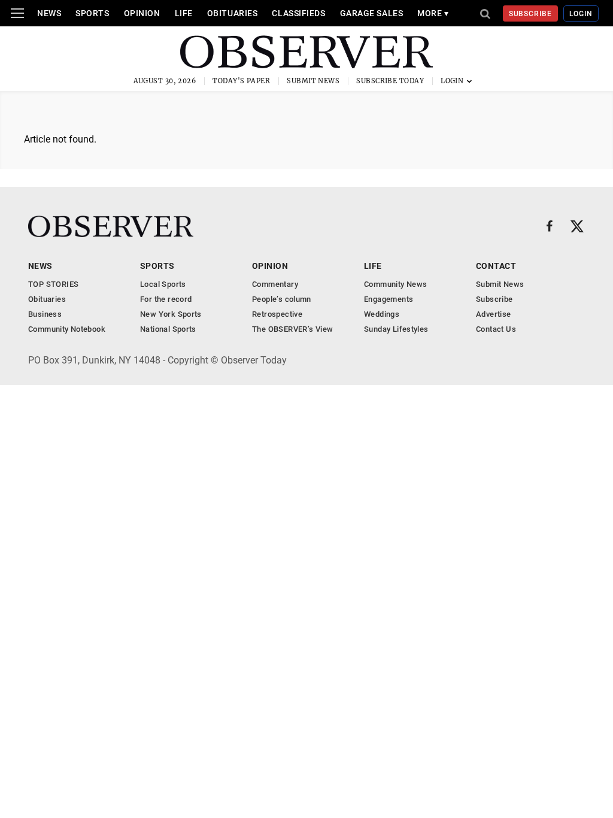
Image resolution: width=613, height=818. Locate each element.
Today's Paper (241, 81)
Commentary (275, 284)
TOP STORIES (53, 284)
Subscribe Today (390, 81)
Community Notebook (66, 329)
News (49, 13)
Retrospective (277, 314)
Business (45, 314)
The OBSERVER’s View (292, 329)
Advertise (493, 314)
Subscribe (531, 14)
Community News (395, 284)
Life (184, 13)
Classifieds (298, 13)
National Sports (168, 329)
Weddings (381, 314)
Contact (496, 266)
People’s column (281, 299)
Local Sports (163, 284)
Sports (92, 13)
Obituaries (232, 13)
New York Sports (171, 314)
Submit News (313, 81)
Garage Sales (371, 13)
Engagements (388, 299)
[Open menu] (17, 13)
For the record (166, 299)
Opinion (142, 13)
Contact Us (496, 329)
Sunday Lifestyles (396, 329)
